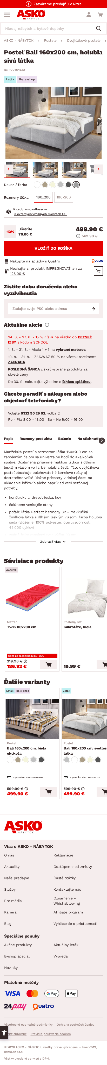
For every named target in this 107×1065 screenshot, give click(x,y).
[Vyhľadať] (100, 28)
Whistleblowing (15, 1034)
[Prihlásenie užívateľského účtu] (89, 15)
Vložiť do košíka (53, 248)
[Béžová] (45, 185)
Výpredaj (61, 956)
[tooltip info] (47, 324)
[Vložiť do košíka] (48, 664)
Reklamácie (63, 855)
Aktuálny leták (66, 945)
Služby (10, 889)
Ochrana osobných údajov (75, 1024)
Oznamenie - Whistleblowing (67, 900)
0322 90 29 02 (33, 413)
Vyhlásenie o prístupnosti (75, 923)
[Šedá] (60, 185)
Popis (8, 439)
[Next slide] (98, 169)
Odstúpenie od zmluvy (73, 866)
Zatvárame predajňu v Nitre (58, 4)
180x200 (64, 197)
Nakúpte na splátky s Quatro (35, 261)
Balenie (64, 439)
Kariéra (10, 912)
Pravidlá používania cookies (51, 1034)
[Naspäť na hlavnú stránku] (31, 15)
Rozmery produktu (35, 439)
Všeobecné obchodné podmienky (28, 1024)
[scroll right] (102, 441)
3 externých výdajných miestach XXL (40, 214)
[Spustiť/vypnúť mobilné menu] (7, 15)
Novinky (10, 968)
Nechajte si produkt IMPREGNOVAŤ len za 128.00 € (46, 271)
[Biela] (37, 185)
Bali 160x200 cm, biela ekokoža (26, 748)
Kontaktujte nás (67, 889)
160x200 (43, 197)
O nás (9, 855)
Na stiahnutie (89, 439)
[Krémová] (53, 185)
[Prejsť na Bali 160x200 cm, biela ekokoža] (32, 719)
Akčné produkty (18, 945)
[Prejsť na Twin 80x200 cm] (32, 598)
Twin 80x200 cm (21, 624)
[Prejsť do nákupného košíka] (100, 15)
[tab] (8, 439)
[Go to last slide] (8, 169)
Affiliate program (68, 912)
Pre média (13, 901)
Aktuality (11, 866)
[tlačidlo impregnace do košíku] (98, 271)
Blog (7, 923)
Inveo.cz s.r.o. (13, 1052)
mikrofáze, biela (77, 624)
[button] (17, 170)
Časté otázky (65, 878)
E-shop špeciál (17, 956)
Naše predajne (16, 878)
